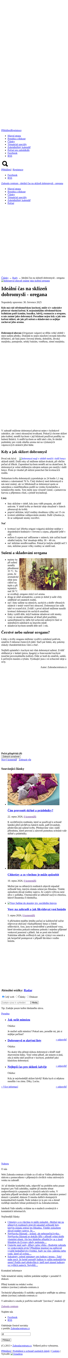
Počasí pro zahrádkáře (19, 150)
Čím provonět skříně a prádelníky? (30, 810)
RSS (10, 156)
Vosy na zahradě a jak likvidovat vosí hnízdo (37, 909)
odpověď (61, 1039)
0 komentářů (30, 816)
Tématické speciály (17, 144)
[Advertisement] (34, 241)
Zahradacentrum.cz (20, 1328)
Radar (28, 990)
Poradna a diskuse (17, 138)
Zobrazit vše (25, 759)
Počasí (11, 203)
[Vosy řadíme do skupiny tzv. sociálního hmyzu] (32, 903)
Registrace (16, 130)
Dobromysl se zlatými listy (24, 1040)
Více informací (9, 1086)
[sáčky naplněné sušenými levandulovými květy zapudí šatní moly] (33, 804)
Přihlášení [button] (6, 130)
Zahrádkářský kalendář (19, 147)
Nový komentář (9, 759)
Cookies (55, 1351)
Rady (15, 277)
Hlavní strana (14, 135)
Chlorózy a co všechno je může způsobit (33, 874)
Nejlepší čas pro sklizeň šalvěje (27, 1066)
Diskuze (33, 996)
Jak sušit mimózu (19, 1019)
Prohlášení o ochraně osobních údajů (31, 1351)
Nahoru (5, 1163)
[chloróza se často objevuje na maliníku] (33, 868)
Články (11, 141)
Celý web (9, 996)
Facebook (12, 153)
